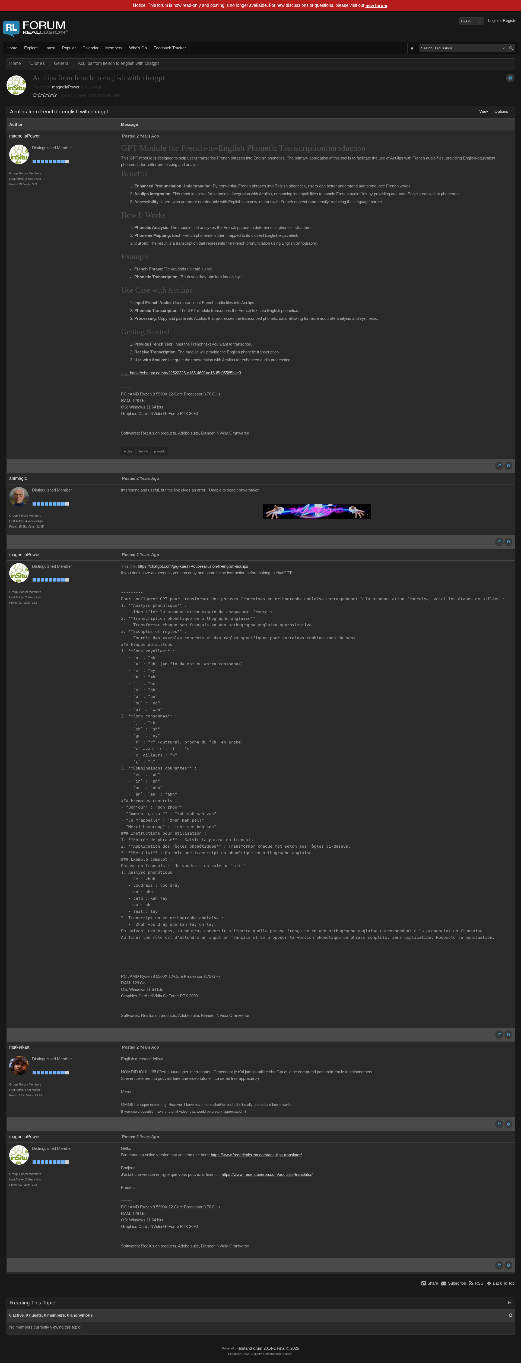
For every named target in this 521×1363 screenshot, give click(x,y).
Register (510, 20)
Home (12, 48)
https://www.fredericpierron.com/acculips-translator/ (256, 1155)
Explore (31, 48)
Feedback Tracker (170, 48)
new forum (376, 5)
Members (113, 48)
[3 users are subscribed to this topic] (510, 78)
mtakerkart (19, 1047)
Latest (50, 48)
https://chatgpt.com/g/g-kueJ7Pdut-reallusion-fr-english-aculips (193, 566)
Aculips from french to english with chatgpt (118, 63)
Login (493, 20)
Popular (69, 48)
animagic (18, 478)
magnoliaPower (66, 87)
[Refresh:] (510, 1315)
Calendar (90, 48)
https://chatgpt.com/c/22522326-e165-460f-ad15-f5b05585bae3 (185, 373)
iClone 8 (37, 63)
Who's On (138, 48)
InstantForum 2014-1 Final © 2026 (269, 1348)
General (61, 63)
